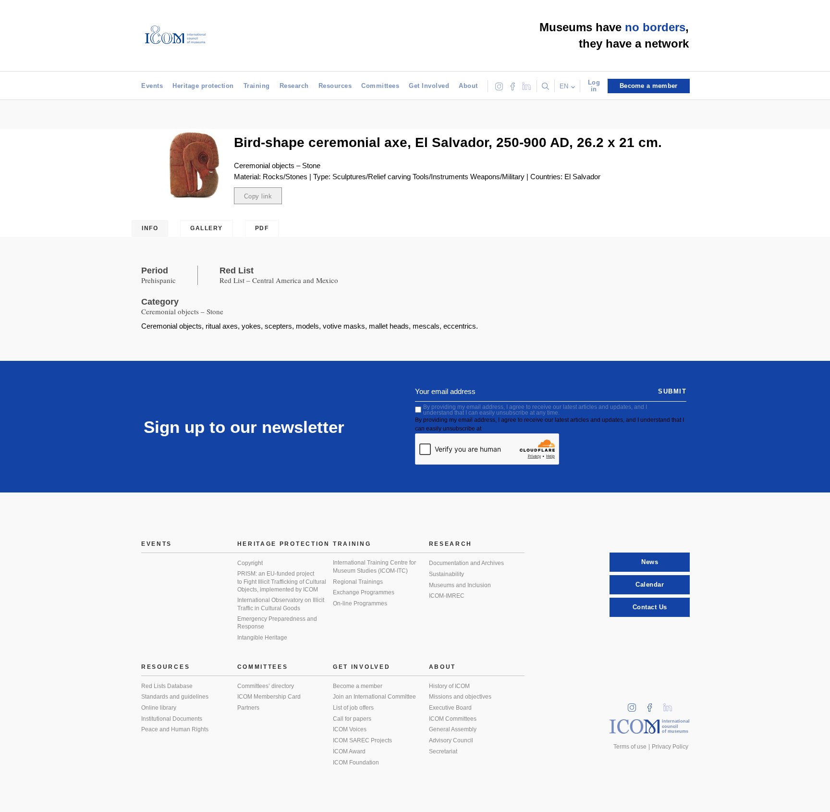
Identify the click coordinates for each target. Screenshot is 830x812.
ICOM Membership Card (269, 696)
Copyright (250, 563)
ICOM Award (349, 751)
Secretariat (443, 751)
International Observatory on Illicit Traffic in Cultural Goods (280, 604)
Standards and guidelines (174, 696)
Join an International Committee (374, 696)
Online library (158, 707)
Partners (248, 707)
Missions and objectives (460, 696)
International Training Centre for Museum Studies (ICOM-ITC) (374, 566)
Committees (380, 85)
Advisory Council (451, 740)
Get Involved (429, 85)
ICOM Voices (349, 729)
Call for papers (352, 718)
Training (257, 85)
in (635, 704)
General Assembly (452, 729)
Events (152, 85)
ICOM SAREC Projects (362, 740)
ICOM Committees (452, 718)
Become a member (357, 686)
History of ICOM (449, 686)
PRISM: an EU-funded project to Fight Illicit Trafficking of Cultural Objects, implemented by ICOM (281, 581)
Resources (335, 85)
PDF (262, 228)
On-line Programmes (360, 603)
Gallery (206, 228)
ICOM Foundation (356, 762)
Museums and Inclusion (460, 585)
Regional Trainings (358, 581)
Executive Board (450, 707)
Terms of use (630, 746)
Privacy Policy (670, 746)
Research (294, 85)
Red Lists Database (167, 686)
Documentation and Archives (466, 563)
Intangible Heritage (262, 637)
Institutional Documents (171, 718)
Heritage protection (203, 85)
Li (671, 704)
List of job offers (353, 707)
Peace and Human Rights (174, 729)
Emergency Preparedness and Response (277, 622)
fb (652, 704)
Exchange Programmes (363, 592)
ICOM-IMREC (446, 595)
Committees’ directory (265, 686)
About (468, 85)
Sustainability (446, 574)
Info (150, 228)
